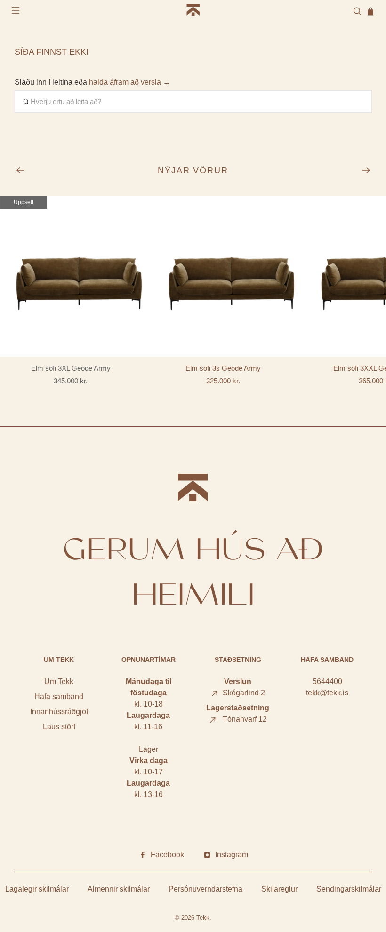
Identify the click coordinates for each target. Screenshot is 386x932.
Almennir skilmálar (119, 889)
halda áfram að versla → (129, 82)
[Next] (366, 170)
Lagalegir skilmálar (37, 889)
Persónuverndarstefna (205, 889)
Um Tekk (58, 681)
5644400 (327, 681)
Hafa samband (58, 697)
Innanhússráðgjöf (59, 712)
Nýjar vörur (193, 170)
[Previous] (20, 170)
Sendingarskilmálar (348, 889)
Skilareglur (279, 889)
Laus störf (59, 727)
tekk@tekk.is (327, 693)
